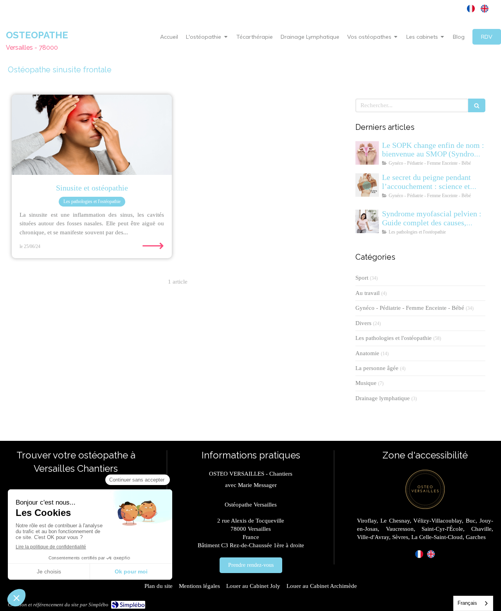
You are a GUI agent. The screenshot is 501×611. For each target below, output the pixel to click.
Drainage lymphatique (382, 398)
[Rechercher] (476, 105)
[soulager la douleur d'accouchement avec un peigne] (367, 185)
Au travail (367, 293)
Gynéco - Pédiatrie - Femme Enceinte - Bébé (409, 308)
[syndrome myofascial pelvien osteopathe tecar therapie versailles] (367, 221)
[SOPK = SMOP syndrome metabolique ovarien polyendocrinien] (367, 153)
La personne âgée (376, 368)
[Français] (471, 8)
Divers (363, 323)
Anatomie (367, 353)
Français (467, 603)
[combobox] (473, 603)
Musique (366, 383)
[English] (484, 8)
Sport (361, 278)
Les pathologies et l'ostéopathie (393, 338)
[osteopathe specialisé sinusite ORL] (92, 135)
